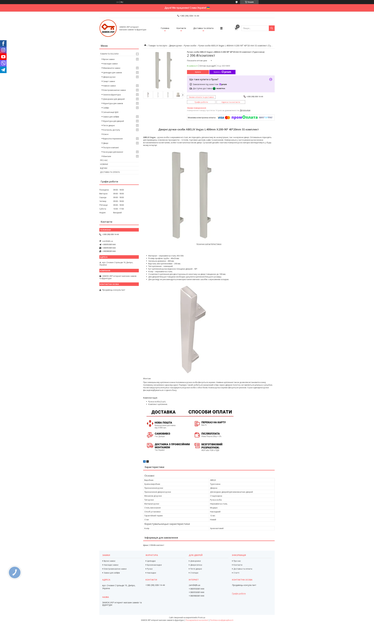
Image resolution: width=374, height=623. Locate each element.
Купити (198, 72)
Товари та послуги (157, 45)
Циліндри (151, 561)
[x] (147, 462)
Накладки (151, 572)
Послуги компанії (111, 147)
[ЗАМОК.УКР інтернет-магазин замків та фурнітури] (108, 28)
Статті (236, 572)
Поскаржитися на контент (197, 620)
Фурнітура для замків (113, 103)
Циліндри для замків (112, 72)
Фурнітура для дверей (113, 121)
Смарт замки (109, 81)
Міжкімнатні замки (111, 68)
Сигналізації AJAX (110, 112)
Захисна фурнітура (112, 94)
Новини (104, 164)
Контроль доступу (111, 129)
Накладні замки (110, 63)
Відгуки (103, 168)
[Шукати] (272, 28)
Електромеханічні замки (114, 90)
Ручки (150, 568)
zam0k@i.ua (107, 241)
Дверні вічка (196, 565)
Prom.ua (201, 617)
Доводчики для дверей (114, 99)
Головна (165, 28)
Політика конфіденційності (221, 620)
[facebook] (144, 462)
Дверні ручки (175, 45)
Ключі (105, 134)
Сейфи (106, 107)
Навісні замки (109, 85)
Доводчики (195, 561)
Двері (105, 143)
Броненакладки (154, 565)
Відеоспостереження (113, 138)
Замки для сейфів (111, 116)
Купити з (217, 72)
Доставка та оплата (203, 28)
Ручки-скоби (190, 45)
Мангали (107, 156)
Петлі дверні (109, 125)
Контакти (181, 28)
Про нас (104, 160)
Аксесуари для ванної (113, 152)
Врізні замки (109, 59)
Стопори (194, 572)
